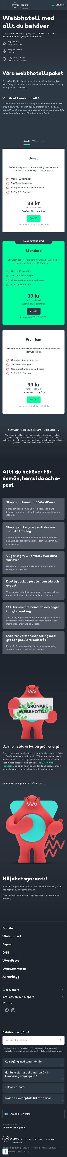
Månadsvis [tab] (38, 141)
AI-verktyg (10, 977)
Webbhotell (11, 936)
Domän (7, 928)
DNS (5, 952)
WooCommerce (14, 969)
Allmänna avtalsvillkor (51, 1148)
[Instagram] (13, 1010)
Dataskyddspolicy (30, 1148)
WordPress (10, 960)
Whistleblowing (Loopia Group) (15, 1152)
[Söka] (59, 1040)
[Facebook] (7, 1010)
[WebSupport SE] (20, 5)
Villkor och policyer (10, 1148)
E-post (7, 944)
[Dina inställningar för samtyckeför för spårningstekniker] (5, 1151)
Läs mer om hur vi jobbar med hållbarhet (22, 784)
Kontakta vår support (13, 1127)
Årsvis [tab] (27, 141)
